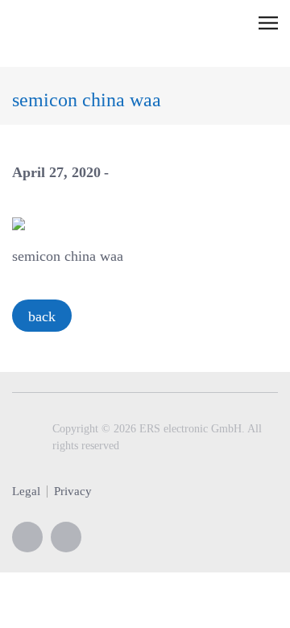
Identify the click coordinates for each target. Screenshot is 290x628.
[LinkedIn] (66, 537)
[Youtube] (27, 537)
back (42, 316)
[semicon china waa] (18, 222)
